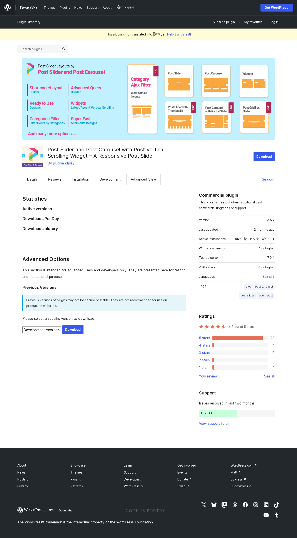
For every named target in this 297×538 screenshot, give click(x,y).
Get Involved (186, 465)
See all (269, 376)
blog (249, 286)
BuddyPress (241, 486)
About (21, 465)
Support (268, 179)
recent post (265, 295)
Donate (184, 479)
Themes (76, 472)
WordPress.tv (135, 486)
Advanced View (143, 179)
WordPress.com (244, 465)
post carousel (264, 286)
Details (32, 179)
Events (182, 472)
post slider (247, 295)
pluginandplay (64, 163)
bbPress (238, 479)
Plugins (76, 479)
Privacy (22, 486)
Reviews (55, 179)
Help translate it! (179, 34)
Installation (80, 179)
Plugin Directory (28, 22)
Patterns (77, 486)
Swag (183, 486)
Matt (236, 472)
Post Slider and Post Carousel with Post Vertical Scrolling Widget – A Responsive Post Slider (106, 152)
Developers (132, 479)
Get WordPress (277, 7)
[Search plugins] (63, 49)
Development (110, 179)
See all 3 (269, 276)
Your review (208, 376)
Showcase (78, 465)
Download (264, 156)
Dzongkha (66, 510)
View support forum (214, 423)
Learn (128, 465)
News (21, 472)
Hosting (22, 479)
